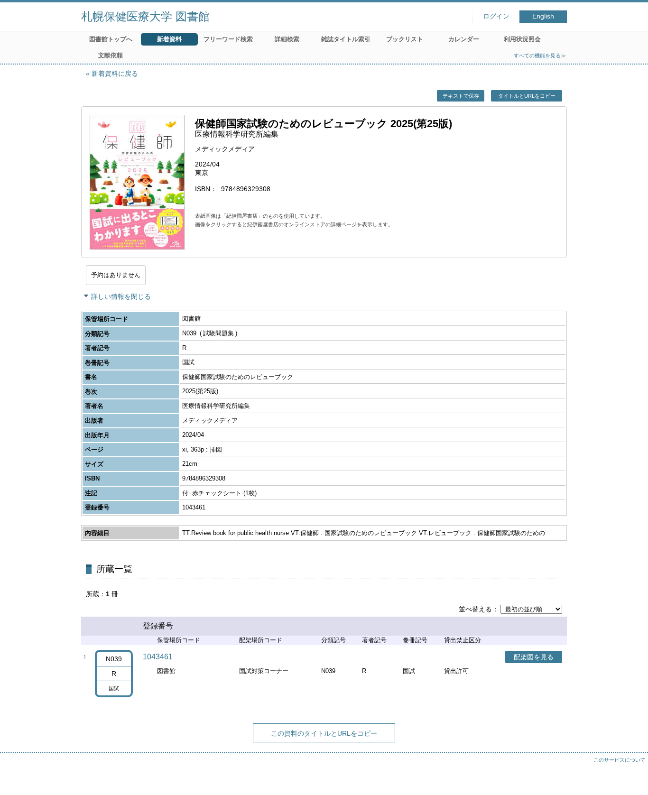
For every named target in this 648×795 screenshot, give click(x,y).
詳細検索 (287, 39)
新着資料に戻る (115, 73)
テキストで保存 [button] (461, 96)
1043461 (158, 657)
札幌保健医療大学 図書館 (145, 16)
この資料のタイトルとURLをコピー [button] (324, 733)
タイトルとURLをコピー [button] (526, 96)
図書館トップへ (110, 39)
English (543, 16)
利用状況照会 (522, 39)
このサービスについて (619, 760)
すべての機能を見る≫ (540, 55)
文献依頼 (110, 55)
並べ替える (475, 609)
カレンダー (463, 39)
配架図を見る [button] (534, 657)
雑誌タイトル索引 (345, 39)
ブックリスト (404, 39)
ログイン (496, 16)
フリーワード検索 (228, 39)
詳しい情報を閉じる (121, 296)
